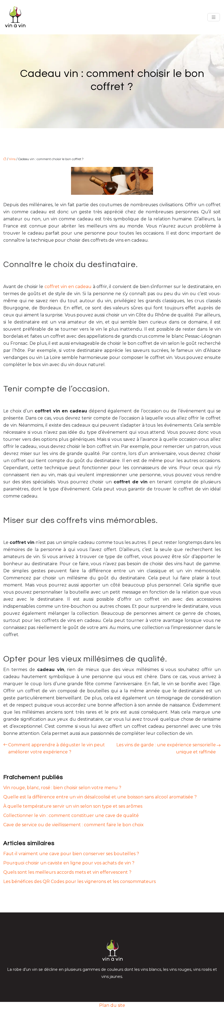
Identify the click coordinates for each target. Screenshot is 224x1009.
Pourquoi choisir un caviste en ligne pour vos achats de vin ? (68, 863)
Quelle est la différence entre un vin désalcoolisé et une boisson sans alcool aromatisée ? (100, 797)
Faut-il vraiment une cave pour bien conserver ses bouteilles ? (71, 853)
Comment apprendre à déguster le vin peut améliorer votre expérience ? (56, 748)
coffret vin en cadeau (68, 286)
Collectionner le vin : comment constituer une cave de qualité (71, 815)
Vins (12, 159)
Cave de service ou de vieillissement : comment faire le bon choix (73, 824)
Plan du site (112, 1005)
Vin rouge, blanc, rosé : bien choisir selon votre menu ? (62, 787)
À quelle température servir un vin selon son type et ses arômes (72, 806)
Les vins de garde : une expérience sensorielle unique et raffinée (166, 748)
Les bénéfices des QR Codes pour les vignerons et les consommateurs (79, 881)
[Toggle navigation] (213, 17)
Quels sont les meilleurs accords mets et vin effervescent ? (67, 872)
